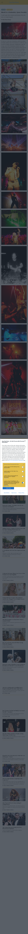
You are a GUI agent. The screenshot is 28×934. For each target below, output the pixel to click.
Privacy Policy (21, 492)
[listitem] (14, 464)
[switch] (23, 467)
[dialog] (14, 467)
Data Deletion (6, 492)
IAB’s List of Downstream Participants (15, 460)
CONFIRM (8, 488)
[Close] (25, 441)
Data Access (14, 492)
